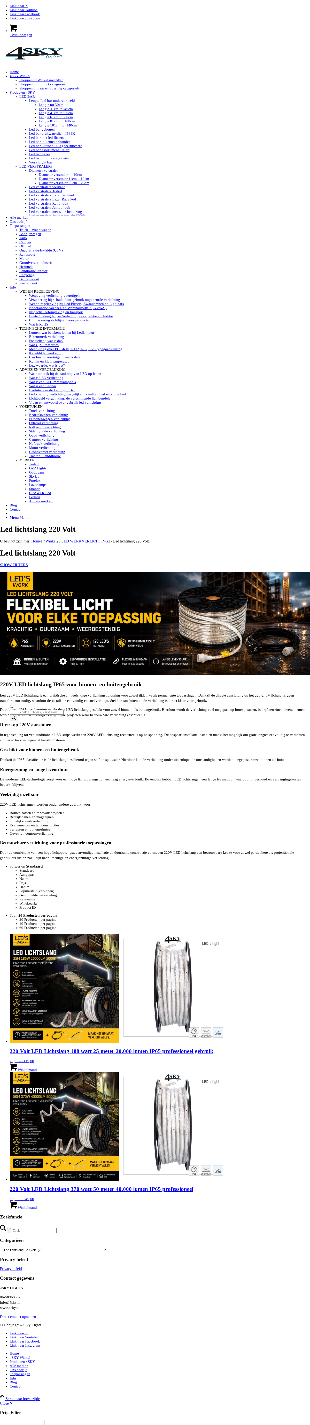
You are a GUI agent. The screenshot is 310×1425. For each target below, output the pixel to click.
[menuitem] (160, 72)
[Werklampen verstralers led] (36, 64)
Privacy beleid (11, 1269)
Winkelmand (27, 1070)
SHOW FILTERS (14, 565)
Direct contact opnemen (18, 1317)
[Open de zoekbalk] (11, 708)
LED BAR (27, 96)
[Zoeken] (14, 718)
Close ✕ (6, 1403)
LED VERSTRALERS (36, 166)
